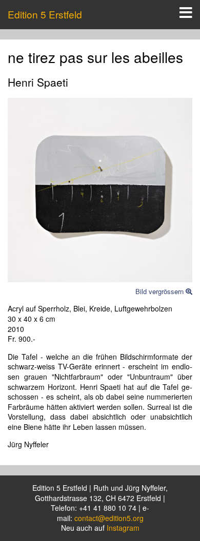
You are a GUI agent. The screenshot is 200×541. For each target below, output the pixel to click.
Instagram (123, 528)
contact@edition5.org (109, 518)
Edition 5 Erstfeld (45, 14)
